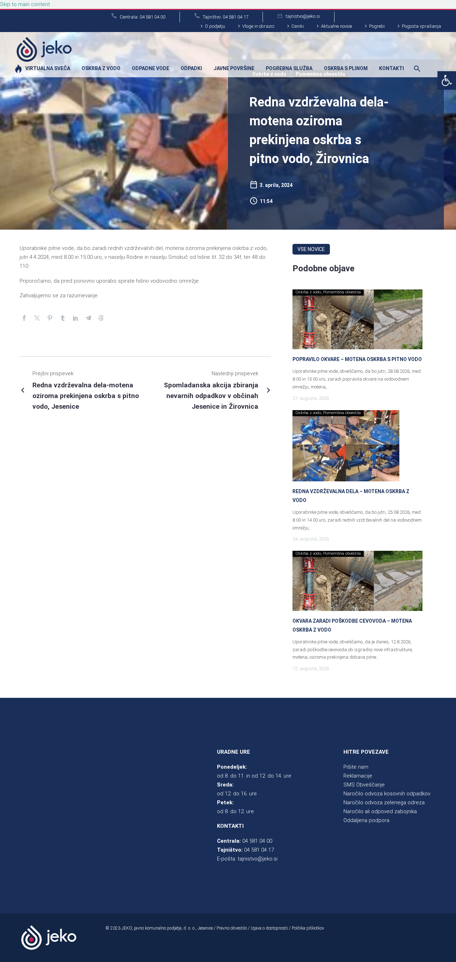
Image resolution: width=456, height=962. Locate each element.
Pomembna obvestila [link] (342, 292)
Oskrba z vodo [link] (101, 68)
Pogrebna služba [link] (289, 68)
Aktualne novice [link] (336, 26)
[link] (446, 80)
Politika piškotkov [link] (308, 928)
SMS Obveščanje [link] (364, 784)
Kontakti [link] (391, 68)
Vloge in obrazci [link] (258, 26)
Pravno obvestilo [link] (232, 928)
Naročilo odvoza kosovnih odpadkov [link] (386, 793)
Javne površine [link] (233, 68)
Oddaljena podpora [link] (366, 820)
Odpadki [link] (191, 68)
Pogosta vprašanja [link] (421, 26)
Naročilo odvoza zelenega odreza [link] (384, 802)
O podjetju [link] (215, 26)
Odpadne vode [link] (150, 68)
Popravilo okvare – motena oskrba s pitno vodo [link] (357, 359)
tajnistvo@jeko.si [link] (258, 859)
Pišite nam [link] (355, 767)
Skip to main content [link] (25, 4)
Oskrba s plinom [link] (346, 68)
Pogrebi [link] (377, 26)
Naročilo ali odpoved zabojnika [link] (380, 811)
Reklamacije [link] (357, 776)
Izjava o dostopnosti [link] (269, 928)
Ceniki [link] (297, 26)
